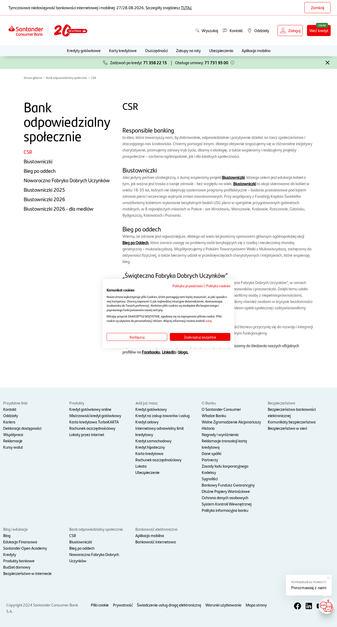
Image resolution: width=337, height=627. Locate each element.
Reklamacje (12, 441)
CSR (93, 77)
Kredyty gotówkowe (84, 50)
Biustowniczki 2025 (44, 189)
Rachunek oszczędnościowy (92, 428)
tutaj (209, 320)
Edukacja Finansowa (20, 542)
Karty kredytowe (123, 50)
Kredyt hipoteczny (150, 447)
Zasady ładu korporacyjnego (225, 466)
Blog (7, 535)
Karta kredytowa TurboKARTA (94, 422)
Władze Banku (214, 415)
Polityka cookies (218, 285)
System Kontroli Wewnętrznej (226, 504)
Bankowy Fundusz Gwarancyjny (228, 485)
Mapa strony (256, 605)
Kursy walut (13, 447)
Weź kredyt (318, 30)
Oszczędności (156, 50)
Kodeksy (209, 472)
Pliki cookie (100, 605)
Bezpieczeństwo (281, 403)
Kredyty (9, 554)
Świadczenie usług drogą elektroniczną (169, 605)
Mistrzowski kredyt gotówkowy (95, 415)
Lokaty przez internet (86, 434)
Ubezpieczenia (221, 50)
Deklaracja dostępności (22, 428)
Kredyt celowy (146, 422)
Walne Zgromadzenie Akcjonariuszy (231, 422)
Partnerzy (210, 460)
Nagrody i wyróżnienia (220, 434)
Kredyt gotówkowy (151, 409)
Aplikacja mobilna (256, 50)
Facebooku (151, 352)
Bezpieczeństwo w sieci (287, 428)
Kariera (9, 422)
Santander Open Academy (25, 548)
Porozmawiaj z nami (308, 587)
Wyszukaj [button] (210, 30)
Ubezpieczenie (147, 472)
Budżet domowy (16, 567)
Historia (208, 428)
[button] (232, 62)
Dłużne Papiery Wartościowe (226, 491)
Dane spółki (211, 453)
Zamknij (317, 7)
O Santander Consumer (221, 409)
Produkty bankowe (18, 561)
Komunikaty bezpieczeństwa (292, 422)
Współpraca (13, 434)
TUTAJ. (186, 7)
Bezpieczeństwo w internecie (27, 573)
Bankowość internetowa (155, 542)
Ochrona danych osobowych (225, 497)
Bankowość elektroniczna (156, 529)
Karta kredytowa (149, 453)
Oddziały (10, 415)
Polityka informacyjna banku (225, 510)
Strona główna (33, 77)
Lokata (141, 466)
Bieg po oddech (40, 170)
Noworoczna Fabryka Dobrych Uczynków (67, 180)
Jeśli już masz (146, 403)
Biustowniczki (38, 161)
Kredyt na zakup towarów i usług (162, 415)
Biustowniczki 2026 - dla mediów (58, 208)
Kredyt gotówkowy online (90, 409)
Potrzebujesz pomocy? (308, 582)
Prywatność (123, 605)
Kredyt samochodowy (153, 441)
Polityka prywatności (188, 285)
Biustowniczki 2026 (44, 199)
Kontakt (9, 409)
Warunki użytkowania (223, 605)
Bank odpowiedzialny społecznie (66, 77)
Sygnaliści (210, 479)
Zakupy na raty (188, 50)
